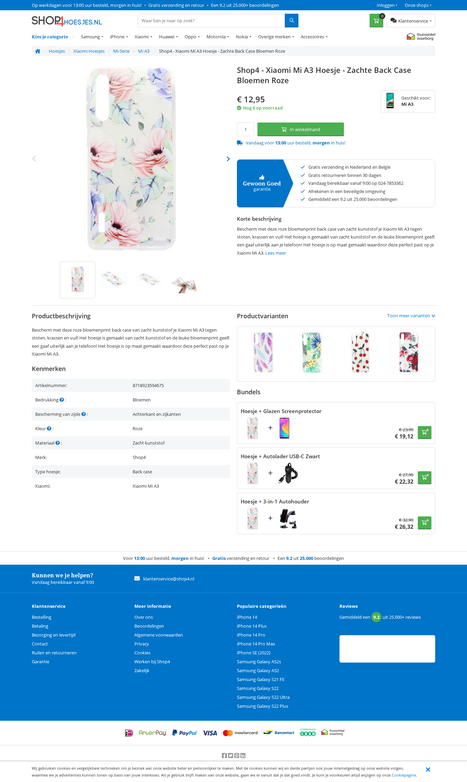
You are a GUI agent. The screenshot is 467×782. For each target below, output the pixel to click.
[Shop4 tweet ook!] (231, 755)
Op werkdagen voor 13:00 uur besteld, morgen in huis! (87, 5)
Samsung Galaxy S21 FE (260, 679)
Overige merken (274, 37)
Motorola (216, 37)
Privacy (141, 644)
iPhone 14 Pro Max (256, 644)
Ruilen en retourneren (54, 653)
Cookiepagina (404, 775)
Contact (40, 644)
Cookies (142, 653)
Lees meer (275, 253)
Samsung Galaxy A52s (259, 661)
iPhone (117, 37)
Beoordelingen (149, 626)
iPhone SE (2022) (253, 653)
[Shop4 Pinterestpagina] (237, 755)
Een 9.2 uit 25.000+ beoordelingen (245, 5)
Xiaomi (142, 37)
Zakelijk (141, 670)
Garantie (40, 661)
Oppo (190, 37)
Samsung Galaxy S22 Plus (262, 706)
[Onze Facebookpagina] (225, 755)
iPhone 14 (247, 617)
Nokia (242, 37)
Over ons (143, 617)
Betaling (40, 626)
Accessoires (312, 37)
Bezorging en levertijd (54, 635)
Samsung (90, 37)
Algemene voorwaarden (158, 635)
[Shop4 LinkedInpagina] (242, 755)
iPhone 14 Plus (252, 626)
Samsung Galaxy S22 (258, 688)
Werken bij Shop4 (152, 661)
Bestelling (41, 617)
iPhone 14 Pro (251, 635)
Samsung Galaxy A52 (258, 670)
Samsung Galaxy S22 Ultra (263, 697)
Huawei (166, 37)
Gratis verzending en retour (176, 5)
